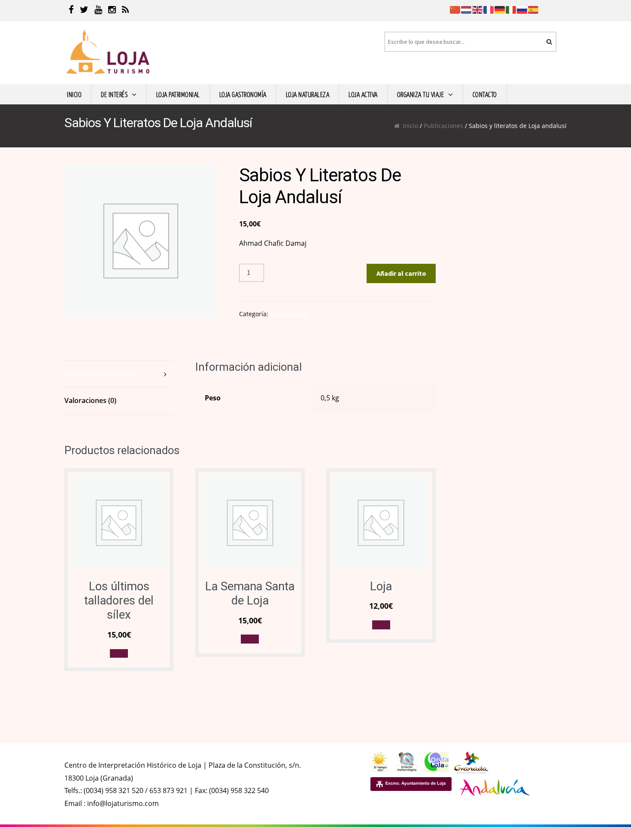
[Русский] (522, 9)
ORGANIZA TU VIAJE (420, 94)
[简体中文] (455, 9)
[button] (119, 653)
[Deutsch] (500, 9)
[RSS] (125, 10)
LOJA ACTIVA (363, 94)
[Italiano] (511, 9)
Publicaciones (443, 126)
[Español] (533, 9)
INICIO (74, 94)
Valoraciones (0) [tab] (90, 400)
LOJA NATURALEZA (308, 94)
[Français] (488, 9)
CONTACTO (485, 94)
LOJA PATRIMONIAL (178, 94)
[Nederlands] (466, 9)
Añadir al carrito (401, 273)
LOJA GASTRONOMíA (243, 94)
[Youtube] (98, 10)
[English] (477, 9)
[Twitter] (84, 10)
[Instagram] (112, 10)
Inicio (410, 126)
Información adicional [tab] (100, 373)
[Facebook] (71, 10)
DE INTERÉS (114, 94)
